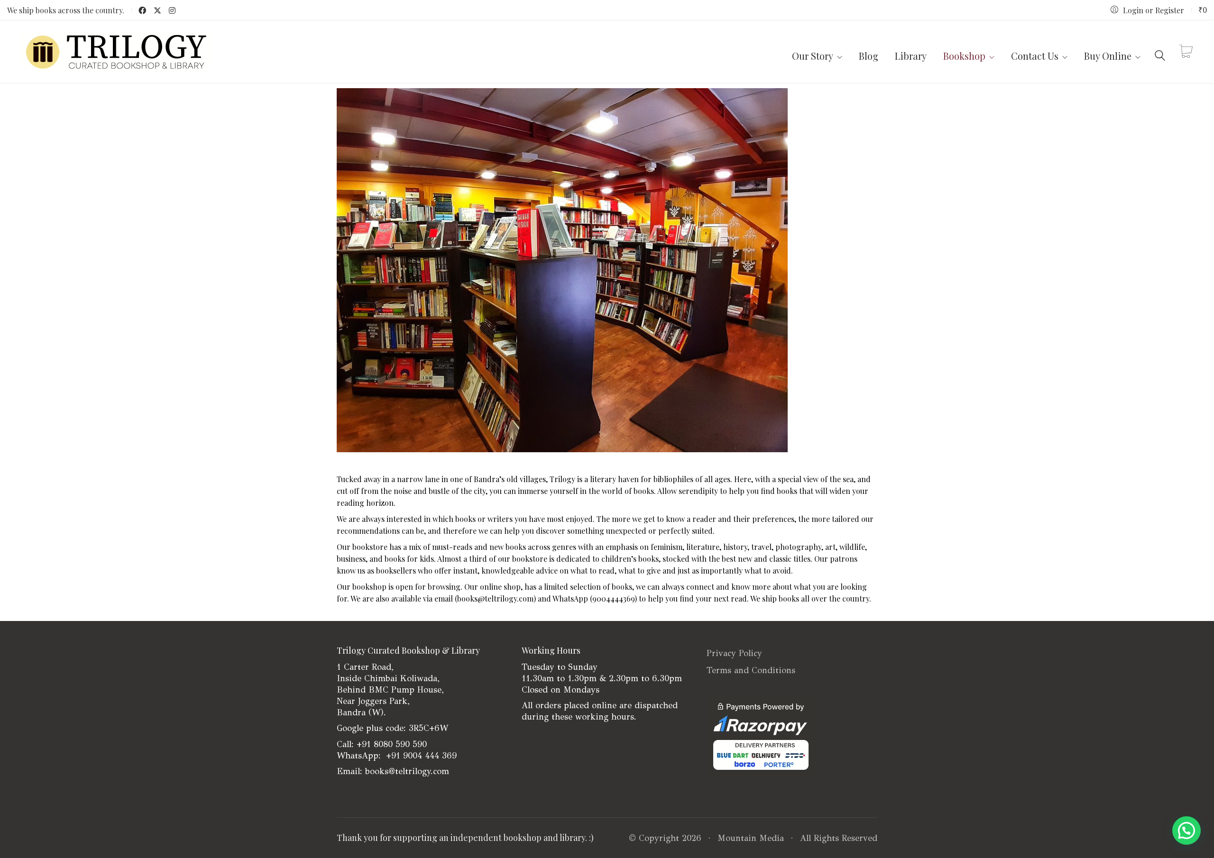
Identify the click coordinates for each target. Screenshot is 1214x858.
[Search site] (1160, 52)
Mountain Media (750, 838)
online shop (500, 587)
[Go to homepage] (116, 51)
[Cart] (1186, 52)
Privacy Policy (734, 653)
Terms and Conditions (751, 670)
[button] (1186, 830)
